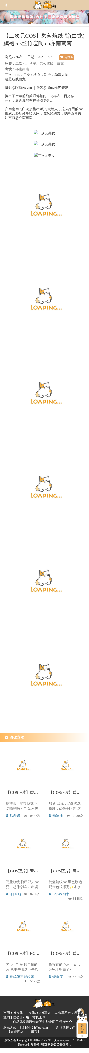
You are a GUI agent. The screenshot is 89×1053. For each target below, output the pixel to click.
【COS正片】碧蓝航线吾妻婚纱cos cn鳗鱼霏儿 (66, 953)
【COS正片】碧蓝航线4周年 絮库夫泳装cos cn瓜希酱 (23, 792)
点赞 (69, 57)
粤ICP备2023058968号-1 (55, 1044)
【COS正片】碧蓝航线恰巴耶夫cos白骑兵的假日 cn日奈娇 (23, 871)
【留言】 (34, 1032)
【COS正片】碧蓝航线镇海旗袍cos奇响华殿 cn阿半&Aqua (66, 871)
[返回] (6, 6)
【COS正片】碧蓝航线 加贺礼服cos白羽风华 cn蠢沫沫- (66, 792)
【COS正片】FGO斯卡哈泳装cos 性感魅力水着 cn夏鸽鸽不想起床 (23, 953)
